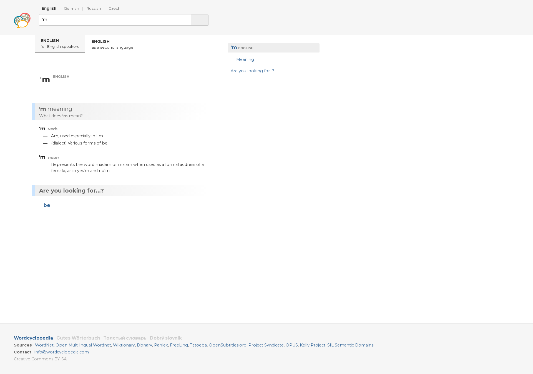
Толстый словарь (125, 338)
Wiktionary (124, 345)
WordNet (44, 345)
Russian (93, 8)
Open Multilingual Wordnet (83, 345)
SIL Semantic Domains (350, 345)
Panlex (161, 345)
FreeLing (179, 345)
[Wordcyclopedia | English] (22, 20)
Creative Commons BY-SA (40, 358)
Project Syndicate (266, 345)
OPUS (292, 345)
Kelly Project (312, 345)
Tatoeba (198, 345)
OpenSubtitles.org (228, 345)
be (47, 205)
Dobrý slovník (166, 338)
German (71, 8)
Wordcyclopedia (33, 338)
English (49, 8)
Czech (114, 8)
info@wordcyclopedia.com (61, 352)
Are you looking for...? (252, 70)
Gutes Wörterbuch (78, 338)
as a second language (112, 44)
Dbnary (144, 345)
